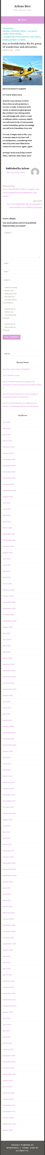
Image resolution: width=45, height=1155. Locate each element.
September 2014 (9, 1006)
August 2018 (8, 751)
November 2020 (9, 608)
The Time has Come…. (12, 375)
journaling (9, 37)
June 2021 (7, 565)
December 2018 (9, 732)
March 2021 (7, 583)
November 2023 (9, 465)
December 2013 (9, 1055)
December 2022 (9, 472)
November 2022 (9, 478)
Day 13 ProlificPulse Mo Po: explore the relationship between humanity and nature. (21, 191)
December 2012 (9, 1105)
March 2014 (7, 1043)
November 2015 (9, 931)
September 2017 (9, 813)
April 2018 (7, 770)
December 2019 (9, 670)
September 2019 (9, 689)
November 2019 (9, 676)
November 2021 (9, 540)
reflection (28, 37)
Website (7, 280)
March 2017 (7, 844)
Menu (24, 20)
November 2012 (9, 1111)
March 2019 (7, 720)
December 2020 (9, 602)
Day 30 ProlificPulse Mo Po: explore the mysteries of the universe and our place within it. (22, 384)
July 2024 (6, 422)
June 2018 (7, 763)
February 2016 (8, 912)
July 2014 (6, 1018)
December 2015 (9, 925)
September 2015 (9, 943)
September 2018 (9, 745)
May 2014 (6, 1030)
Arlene (17, 50)
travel (37, 37)
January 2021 (8, 596)
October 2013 (8, 1068)
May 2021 (6, 571)
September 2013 (9, 1074)
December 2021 (9, 534)
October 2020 (8, 614)
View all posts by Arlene (15, 172)
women (6, 40)
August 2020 (8, 627)
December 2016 (9, 863)
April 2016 (7, 900)
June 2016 (7, 894)
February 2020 (8, 664)
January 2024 (8, 453)
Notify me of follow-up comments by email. (10, 313)
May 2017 (6, 832)
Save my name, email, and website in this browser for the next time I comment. (11, 295)
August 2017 (8, 819)
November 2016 (9, 869)
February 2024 (8, 447)
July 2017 (6, 826)
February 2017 (8, 850)
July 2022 (6, 503)
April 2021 (7, 577)
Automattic (22, 1151)
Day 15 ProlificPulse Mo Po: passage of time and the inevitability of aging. (24, 204)
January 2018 (8, 788)
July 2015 (6, 956)
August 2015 (8, 950)
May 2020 (6, 645)
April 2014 (7, 1037)
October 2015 (8, 937)
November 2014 (9, 999)
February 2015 (8, 981)
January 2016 (8, 919)
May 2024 (6, 428)
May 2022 (6, 515)
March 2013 (7, 1086)
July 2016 (6, 888)
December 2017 (9, 794)
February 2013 (8, 1093)
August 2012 (8, 1130)
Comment (8, 233)
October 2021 (8, 546)
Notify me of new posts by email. (10, 327)
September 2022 (9, 490)
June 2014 (7, 1024)
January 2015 (8, 987)
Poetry (18, 37)
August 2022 (8, 496)
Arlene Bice (22, 6)
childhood (8, 28)
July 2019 (6, 701)
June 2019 (7, 707)
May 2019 (6, 714)
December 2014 (9, 993)
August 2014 (8, 1012)
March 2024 (7, 440)
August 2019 (8, 695)
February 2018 (8, 782)
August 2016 (8, 881)
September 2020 (9, 621)
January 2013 (8, 1099)
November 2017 (9, 801)
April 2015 (7, 968)
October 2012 (8, 1117)
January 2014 (8, 1049)
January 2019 (8, 726)
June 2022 (7, 509)
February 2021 (8, 590)
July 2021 (6, 559)
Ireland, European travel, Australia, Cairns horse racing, (20, 32)
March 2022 (7, 527)
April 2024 (7, 434)
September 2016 (9, 875)
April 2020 (7, 652)
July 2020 (6, 633)
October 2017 (8, 807)
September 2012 (9, 1124)
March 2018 (7, 776)
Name (6, 263)
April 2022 (7, 521)
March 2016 (7, 906)
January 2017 (8, 857)
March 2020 (7, 658)
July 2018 (6, 757)
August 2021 (8, 552)
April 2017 (7, 838)
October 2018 (8, 739)
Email (6, 271)
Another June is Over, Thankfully (16, 369)
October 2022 (8, 484)
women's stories (18, 40)
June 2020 (7, 639)
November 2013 (9, 1062)
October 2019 (8, 683)
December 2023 (9, 459)
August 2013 (8, 1080)
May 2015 (6, 962)
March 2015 (7, 975)
